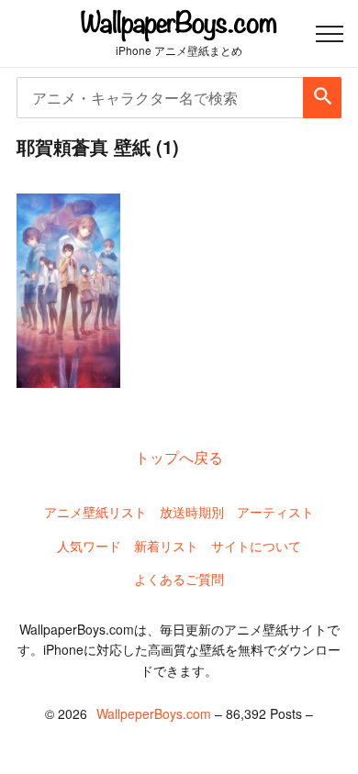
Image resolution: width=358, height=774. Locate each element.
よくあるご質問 (179, 578)
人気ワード (89, 545)
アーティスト (275, 512)
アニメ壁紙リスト (95, 512)
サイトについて (256, 545)
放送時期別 (192, 512)
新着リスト (166, 545)
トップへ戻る (179, 457)
